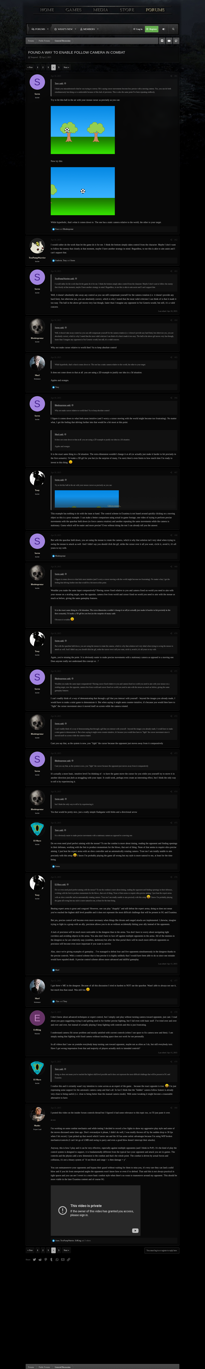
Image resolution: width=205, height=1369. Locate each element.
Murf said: (59, 434)
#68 (175, 535)
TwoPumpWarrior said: (64, 278)
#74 (175, 791)
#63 (175, 271)
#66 (175, 398)
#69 (175, 567)
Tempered (34, 57)
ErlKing (37, 1030)
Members (89, 29)
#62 (175, 240)
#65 (175, 357)
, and (65, 260)
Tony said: (59, 83)
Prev (31, 67)
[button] (48, 29)
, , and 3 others (73, 1240)
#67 (175, 472)
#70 (175, 633)
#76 (175, 877)
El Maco (37, 840)
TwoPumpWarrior (37, 258)
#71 (175, 671)
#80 (175, 1108)
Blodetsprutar (37, 338)
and (64, 229)
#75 (175, 823)
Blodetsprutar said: (63, 405)
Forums (40, 29)
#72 (175, 716)
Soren (37, 94)
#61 (175, 76)
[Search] (173, 29)
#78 (175, 1012)
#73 (175, 753)
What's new (65, 29)
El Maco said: (60, 884)
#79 (175, 1062)
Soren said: (59, 327)
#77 (175, 981)
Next (65, 67)
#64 (175, 320)
